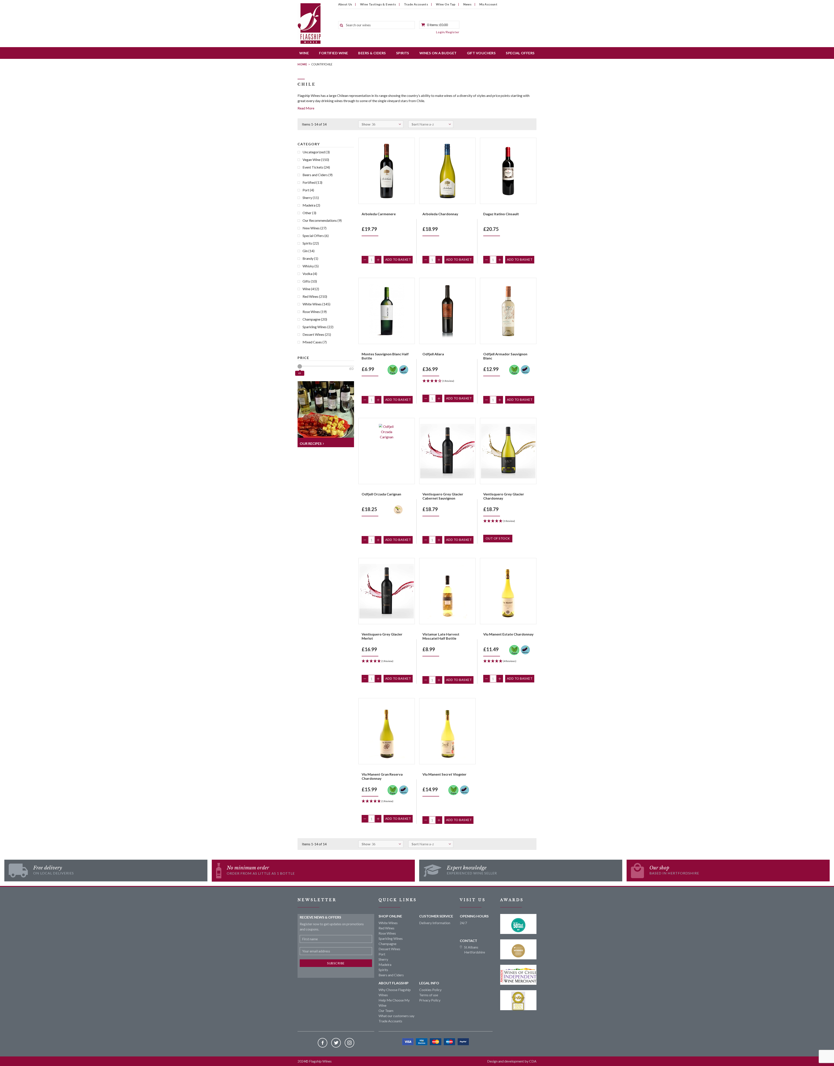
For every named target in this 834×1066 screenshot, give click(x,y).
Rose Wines (315, 312)
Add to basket (398, 259)
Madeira (311, 205)
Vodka (310, 273)
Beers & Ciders (372, 53)
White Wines (316, 304)
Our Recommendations (322, 220)
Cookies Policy (430, 990)
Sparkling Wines (318, 327)
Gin (308, 251)
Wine (304, 53)
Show (366, 124)
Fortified (312, 182)
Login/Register (447, 32)
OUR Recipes (311, 443)
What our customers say (396, 1016)
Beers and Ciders (318, 175)
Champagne (315, 319)
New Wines (314, 228)
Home (302, 64)
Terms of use (428, 995)
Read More (306, 108)
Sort (415, 124)
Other (309, 213)
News (467, 4)
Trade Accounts (416, 4)
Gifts (310, 281)
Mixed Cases (315, 342)
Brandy (310, 258)
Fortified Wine (333, 53)
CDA (532, 1061)
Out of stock (498, 538)
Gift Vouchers (481, 53)
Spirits (402, 53)
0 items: (437, 25)
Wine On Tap (445, 4)
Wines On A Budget (438, 53)
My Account (488, 4)
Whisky (311, 266)
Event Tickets (316, 167)
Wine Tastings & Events (378, 4)
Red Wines (315, 296)
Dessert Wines (317, 334)
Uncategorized (316, 152)
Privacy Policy (429, 1000)
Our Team (386, 1010)
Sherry (311, 197)
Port (308, 190)
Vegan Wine (316, 159)
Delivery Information (434, 923)
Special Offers (520, 53)
